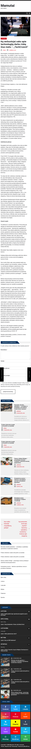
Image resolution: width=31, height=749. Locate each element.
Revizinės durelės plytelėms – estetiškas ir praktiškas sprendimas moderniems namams (21, 407)
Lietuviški (3, 585)
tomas (4, 50)
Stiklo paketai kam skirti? (10, 633)
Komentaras (4, 349)
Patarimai (3, 38)
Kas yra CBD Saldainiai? (10, 640)
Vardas (3, 361)
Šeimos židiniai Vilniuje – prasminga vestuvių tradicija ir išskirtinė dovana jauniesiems (21, 460)
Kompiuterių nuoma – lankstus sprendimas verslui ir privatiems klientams (20, 480)
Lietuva (2, 581)
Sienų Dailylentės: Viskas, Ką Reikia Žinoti (14, 624)
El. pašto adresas (5, 368)
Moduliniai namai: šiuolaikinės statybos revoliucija (20, 499)
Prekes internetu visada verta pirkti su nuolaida (8, 425)
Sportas (3, 597)
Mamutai (8, 6)
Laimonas (18, 411)
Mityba (2, 589)
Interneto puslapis (5, 375)
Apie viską (3, 577)
